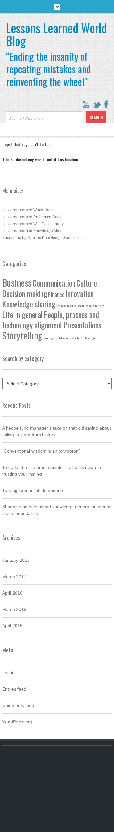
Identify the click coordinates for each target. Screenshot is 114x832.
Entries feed (14, 689)
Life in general (22, 314)
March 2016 (14, 609)
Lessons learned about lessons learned (80, 305)
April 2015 (12, 625)
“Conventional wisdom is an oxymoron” (41, 450)
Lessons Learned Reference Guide (32, 217)
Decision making (24, 293)
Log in (8, 672)
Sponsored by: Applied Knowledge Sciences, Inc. (44, 238)
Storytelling (22, 335)
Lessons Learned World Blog (56, 34)
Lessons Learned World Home (28, 210)
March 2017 (14, 576)
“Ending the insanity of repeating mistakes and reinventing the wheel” (48, 69)
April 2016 (12, 593)
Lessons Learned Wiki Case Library (33, 224)
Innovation (80, 293)
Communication (54, 283)
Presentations (82, 325)
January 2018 (16, 560)
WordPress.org (17, 721)
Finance (56, 294)
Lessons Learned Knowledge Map (31, 231)
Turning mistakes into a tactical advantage (69, 337)
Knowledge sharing (28, 304)
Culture (86, 283)
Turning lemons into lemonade (32, 490)
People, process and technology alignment (50, 320)
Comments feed (18, 705)
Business (17, 282)
